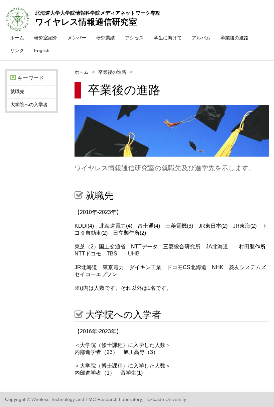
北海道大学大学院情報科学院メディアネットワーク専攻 (97, 13)
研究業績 (105, 37)
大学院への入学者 (29, 104)
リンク (17, 50)
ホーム (17, 37)
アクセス (134, 37)
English (41, 50)
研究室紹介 (45, 37)
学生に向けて (168, 37)
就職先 (17, 91)
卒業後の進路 (235, 37)
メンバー (76, 37)
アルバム (201, 37)
